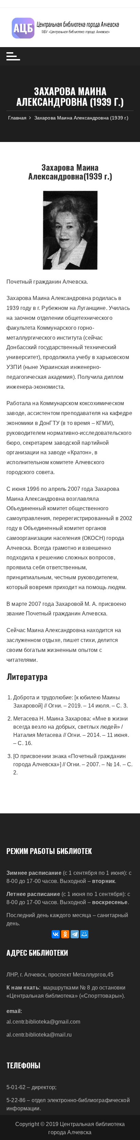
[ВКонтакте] (56, 934)
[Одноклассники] (65, 934)
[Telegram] (75, 934)
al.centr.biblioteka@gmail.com (43, 1022)
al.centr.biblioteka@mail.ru (39, 1035)
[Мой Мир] (84, 934)
